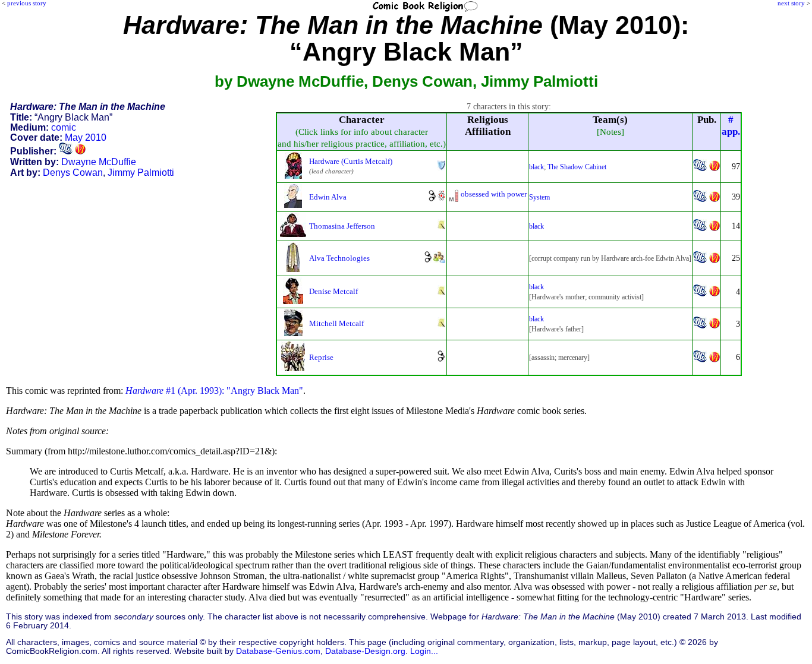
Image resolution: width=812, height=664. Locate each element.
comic (63, 127)
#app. (731, 125)
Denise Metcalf (333, 291)
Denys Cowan (73, 172)
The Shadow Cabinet (576, 167)
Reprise (321, 357)
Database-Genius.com (278, 651)
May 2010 (85, 137)
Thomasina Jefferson (342, 226)
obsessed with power (494, 193)
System (539, 197)
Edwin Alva (328, 196)
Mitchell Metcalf (336, 323)
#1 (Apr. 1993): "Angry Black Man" (214, 390)
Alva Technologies (339, 258)
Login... (424, 651)
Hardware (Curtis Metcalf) (350, 161)
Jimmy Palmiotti (141, 172)
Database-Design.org (365, 651)
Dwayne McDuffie (98, 162)
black (536, 167)
